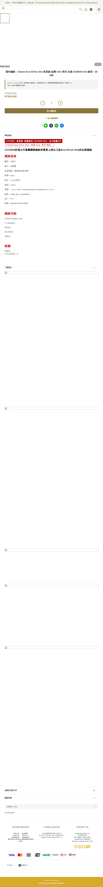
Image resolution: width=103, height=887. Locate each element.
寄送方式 (25, 835)
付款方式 (16, 835)
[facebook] (51, 126)
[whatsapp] (56, 126)
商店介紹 (16, 833)
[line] (46, 126)
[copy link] (62, 126)
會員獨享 (25, 833)
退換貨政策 (26, 837)
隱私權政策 (15, 837)
